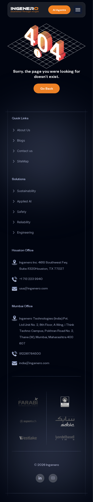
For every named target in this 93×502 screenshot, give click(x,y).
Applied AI (24, 201)
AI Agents (59, 9)
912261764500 (30, 353)
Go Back (46, 88)
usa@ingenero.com (33, 288)
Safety (21, 211)
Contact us (24, 151)
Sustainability (26, 191)
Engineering (25, 232)
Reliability (23, 222)
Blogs (21, 140)
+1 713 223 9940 (31, 279)
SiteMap (23, 161)
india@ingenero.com (34, 363)
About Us (23, 130)
